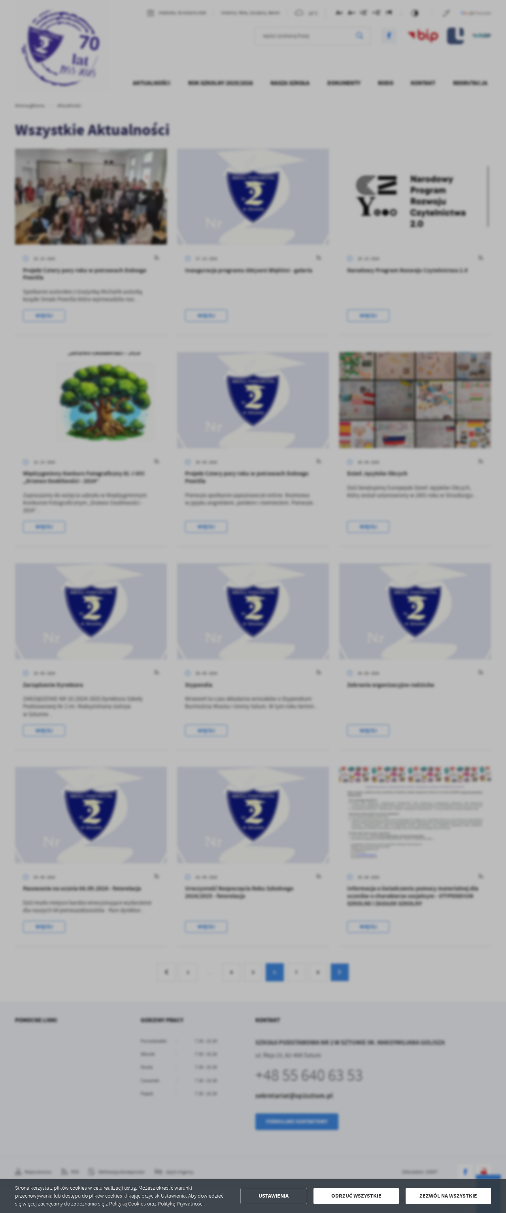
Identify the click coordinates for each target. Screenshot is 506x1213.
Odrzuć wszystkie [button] (356, 1196)
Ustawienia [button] (274, 1196)
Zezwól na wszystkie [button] (448, 1196)
